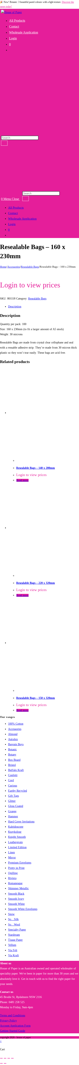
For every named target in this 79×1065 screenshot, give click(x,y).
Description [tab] (14, 306)
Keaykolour (14, 831)
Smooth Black (16, 893)
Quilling (13, 873)
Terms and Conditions (12, 1015)
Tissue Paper (15, 939)
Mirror (12, 857)
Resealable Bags (30, 266)
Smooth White (16, 903)
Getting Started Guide (12, 1030)
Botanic (12, 749)
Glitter (12, 800)
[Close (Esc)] (12, 1058)
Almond (12, 734)
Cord (11, 780)
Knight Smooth (17, 836)
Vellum (12, 945)
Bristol (12, 765)
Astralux (13, 739)
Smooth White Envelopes (22, 909)
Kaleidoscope (15, 826)
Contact (13, 213)
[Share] (8, 1058)
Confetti (12, 775)
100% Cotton (15, 723)
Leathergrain (15, 842)
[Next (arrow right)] (5, 1063)
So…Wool (14, 924)
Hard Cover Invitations (21, 821)
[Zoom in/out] (1, 1058)
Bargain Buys (15, 744)
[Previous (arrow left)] (1, 1063)
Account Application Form (15, 1025)
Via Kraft (13, 955)
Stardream (14, 934)
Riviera (12, 878)
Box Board (14, 759)
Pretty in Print (16, 867)
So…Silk (13, 919)
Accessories (13, 266)
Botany (12, 754)
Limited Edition (17, 847)
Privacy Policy (8, 1020)
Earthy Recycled (17, 790)
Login (12, 224)
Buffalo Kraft (16, 770)
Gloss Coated (15, 806)
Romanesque (15, 883)
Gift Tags (13, 795)
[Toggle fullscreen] (5, 1058)
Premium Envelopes (19, 862)
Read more (22, 480)
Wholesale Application (22, 218)
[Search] (4, 143)
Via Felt (12, 950)
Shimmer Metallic (18, 888)
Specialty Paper (17, 929)
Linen (11, 852)
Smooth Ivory (16, 898)
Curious (12, 785)
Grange (12, 811)
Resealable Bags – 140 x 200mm (35, 467)
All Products (16, 207)
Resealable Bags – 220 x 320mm (35, 582)
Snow (11, 914)
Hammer (13, 816)
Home (3, 266)
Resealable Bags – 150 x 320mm (35, 698)
